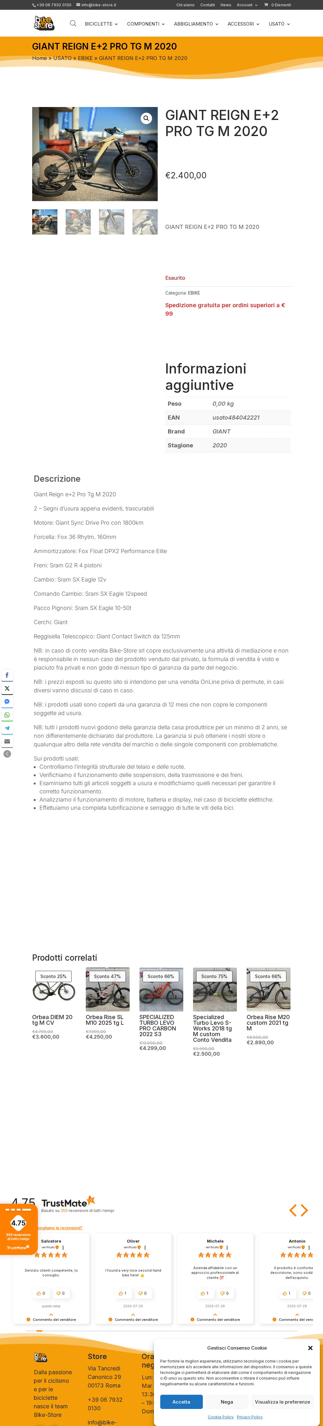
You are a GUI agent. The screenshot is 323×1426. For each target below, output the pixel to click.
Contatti (207, 5)
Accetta (181, 1402)
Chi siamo (185, 5)
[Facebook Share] (7, 675)
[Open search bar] (73, 23)
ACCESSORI (241, 24)
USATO (277, 24)
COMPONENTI (143, 24)
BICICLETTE (98, 24)
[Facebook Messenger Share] (7, 701)
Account (244, 5)
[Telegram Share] (7, 728)
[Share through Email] (7, 741)
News (225, 5)
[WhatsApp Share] (7, 715)
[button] (310, 1348)
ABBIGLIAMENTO (193, 24)
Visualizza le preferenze (282, 1402)
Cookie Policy (221, 1417)
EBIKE (85, 58)
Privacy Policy (250, 1417)
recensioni (87, 1210)
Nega (227, 1402)
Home (39, 58)
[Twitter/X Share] (7, 688)
